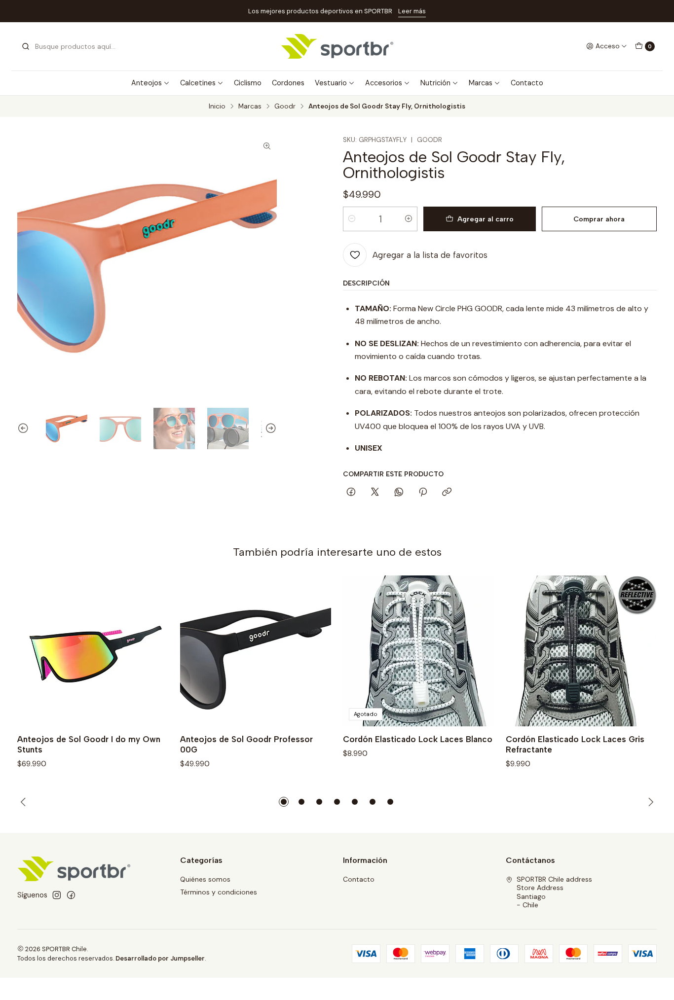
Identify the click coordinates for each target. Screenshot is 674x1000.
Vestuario (331, 82)
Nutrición (435, 82)
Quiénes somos (205, 879)
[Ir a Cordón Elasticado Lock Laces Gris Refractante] (581, 650)
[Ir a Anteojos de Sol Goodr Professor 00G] (255, 650)
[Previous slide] (24, 428)
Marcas (480, 82)
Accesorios (383, 82)
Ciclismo (248, 82)
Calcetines (198, 82)
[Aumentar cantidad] (408, 219)
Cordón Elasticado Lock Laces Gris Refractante (575, 744)
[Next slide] (269, 428)
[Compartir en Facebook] (351, 492)
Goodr (285, 106)
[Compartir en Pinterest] (422, 492)
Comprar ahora (599, 218)
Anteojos (146, 82)
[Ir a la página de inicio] (337, 46)
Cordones (288, 82)
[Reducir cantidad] (351, 219)
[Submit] (25, 46)
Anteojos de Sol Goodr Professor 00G (246, 744)
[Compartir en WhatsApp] (399, 492)
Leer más (412, 11)
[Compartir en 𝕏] (375, 492)
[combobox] (71, 46)
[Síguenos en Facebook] (71, 895)
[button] (284, 802)
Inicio (217, 106)
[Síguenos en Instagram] (57, 895)
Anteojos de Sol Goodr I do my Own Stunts (88, 744)
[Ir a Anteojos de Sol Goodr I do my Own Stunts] (92, 650)
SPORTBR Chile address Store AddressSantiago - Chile (554, 892)
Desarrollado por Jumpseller (160, 958)
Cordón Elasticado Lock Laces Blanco (417, 739)
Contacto (527, 82)
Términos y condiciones (218, 892)
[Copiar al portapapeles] (447, 492)
